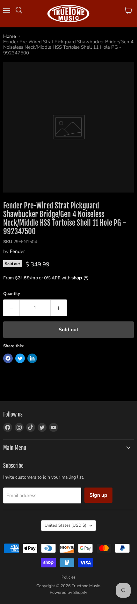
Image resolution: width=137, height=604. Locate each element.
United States (65, 525)
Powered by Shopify (68, 592)
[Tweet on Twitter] (20, 358)
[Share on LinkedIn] (32, 358)
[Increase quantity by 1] (59, 307)
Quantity (11, 293)
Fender (17, 251)
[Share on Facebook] (8, 358)
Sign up (98, 495)
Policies (68, 577)
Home (9, 36)
